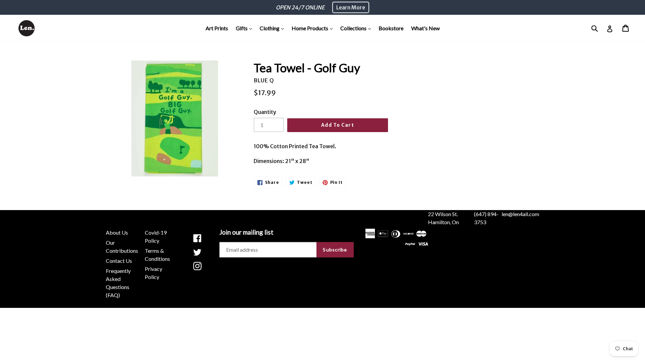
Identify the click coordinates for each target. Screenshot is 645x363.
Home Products (314, 28)
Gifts (245, 28)
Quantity (265, 112)
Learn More (350, 7)
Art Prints (217, 28)
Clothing (273, 28)
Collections (357, 28)
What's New (425, 28)
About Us (117, 232)
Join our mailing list (246, 232)
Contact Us (119, 260)
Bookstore (391, 28)
